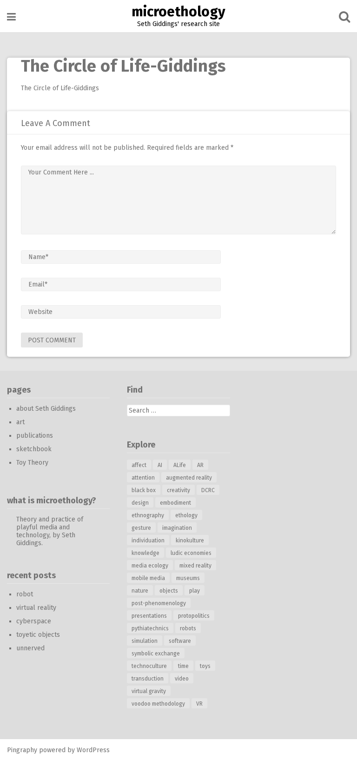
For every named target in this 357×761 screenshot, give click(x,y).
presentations (149, 616)
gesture (141, 528)
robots (188, 628)
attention (143, 477)
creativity (178, 490)
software (180, 641)
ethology (186, 515)
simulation (145, 641)
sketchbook (34, 449)
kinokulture (190, 540)
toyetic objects (38, 635)
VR (199, 704)
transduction (148, 678)
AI (160, 465)
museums (188, 578)
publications (34, 436)
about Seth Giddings (46, 409)
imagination (177, 528)
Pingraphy (22, 750)
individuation (148, 540)
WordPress (93, 750)
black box (144, 490)
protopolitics (194, 616)
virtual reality (36, 608)
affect (139, 465)
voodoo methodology (158, 704)
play (194, 590)
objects (168, 590)
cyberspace (33, 621)
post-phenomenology (159, 603)
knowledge (145, 553)
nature (140, 590)
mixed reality (195, 565)
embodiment (175, 503)
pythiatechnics (150, 628)
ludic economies (191, 553)
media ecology (150, 565)
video (182, 678)
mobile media (148, 578)
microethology (178, 11)
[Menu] (11, 17)
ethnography (148, 515)
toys (205, 666)
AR (200, 465)
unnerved (30, 648)
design (140, 503)
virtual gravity (149, 691)
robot (24, 594)
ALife (179, 465)
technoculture (149, 666)
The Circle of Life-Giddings (60, 88)
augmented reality (189, 477)
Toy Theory (32, 463)
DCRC (208, 490)
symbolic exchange (156, 653)
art (20, 422)
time (183, 666)
